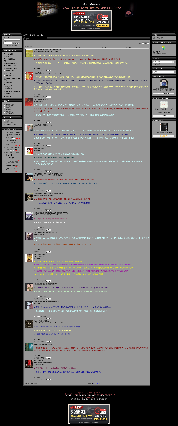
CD (6, 73)
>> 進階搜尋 (156, 64)
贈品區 (7, 96)
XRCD (38, 35)
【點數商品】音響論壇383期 (164, 132)
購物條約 (8, 107)
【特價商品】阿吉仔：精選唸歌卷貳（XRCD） (47, 284)
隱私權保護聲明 (10, 106)
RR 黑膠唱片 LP (10, 66)
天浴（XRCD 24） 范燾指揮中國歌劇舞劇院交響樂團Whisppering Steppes (43, 362)
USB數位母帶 (9, 54)
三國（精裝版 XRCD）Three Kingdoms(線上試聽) (40, 256)
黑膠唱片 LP (9, 75)
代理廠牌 (8, 71)
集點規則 (7, 121)
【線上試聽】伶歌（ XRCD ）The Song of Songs (12, 142)
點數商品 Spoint (158, 120)
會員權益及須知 (10, 113)
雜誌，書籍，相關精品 (12, 91)
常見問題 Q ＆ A (9, 122)
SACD (7, 82)
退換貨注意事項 (10, 104)
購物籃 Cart (156, 35)
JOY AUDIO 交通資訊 (11, 124)
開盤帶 (7, 56)
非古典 (43, 35)
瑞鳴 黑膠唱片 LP (10, 68)
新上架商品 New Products (161, 98)
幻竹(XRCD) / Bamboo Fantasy (43, 344)
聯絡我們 (8, 111)
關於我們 (8, 109)
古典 (6, 87)
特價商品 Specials (158, 76)
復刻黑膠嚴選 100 (10, 63)
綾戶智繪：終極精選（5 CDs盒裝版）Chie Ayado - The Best (164, 110)
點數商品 (8, 93)
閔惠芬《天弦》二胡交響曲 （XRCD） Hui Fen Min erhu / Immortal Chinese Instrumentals (12, 156)
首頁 (33, 35)
